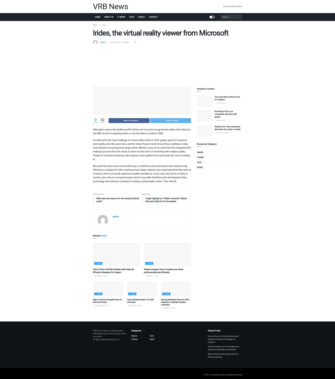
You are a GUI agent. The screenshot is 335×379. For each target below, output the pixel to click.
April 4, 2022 (220, 120)
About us (108, 17)
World (141, 17)
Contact (153, 17)
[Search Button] (240, 17)
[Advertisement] (167, 64)
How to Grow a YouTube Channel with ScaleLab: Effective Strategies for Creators (223, 339)
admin (103, 42)
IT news (121, 17)
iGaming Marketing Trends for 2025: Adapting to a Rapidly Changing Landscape (175, 302)
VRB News (110, 6)
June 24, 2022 (221, 103)
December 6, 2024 (134, 305)
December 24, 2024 (101, 305)
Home (97, 17)
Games (200, 152)
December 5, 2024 (168, 308)
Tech (131, 17)
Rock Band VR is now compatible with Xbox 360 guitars (226, 114)
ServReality (238, 375)
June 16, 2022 (115, 42)
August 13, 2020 (222, 133)
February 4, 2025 (100, 276)
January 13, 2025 (151, 276)
